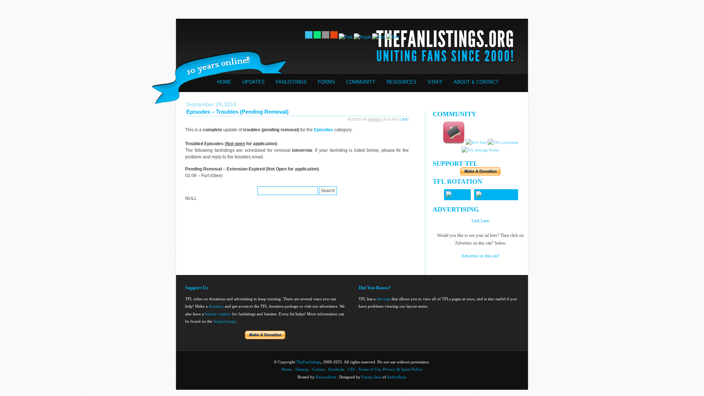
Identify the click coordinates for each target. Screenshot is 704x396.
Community (360, 82)
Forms (326, 82)
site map (383, 299)
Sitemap (302, 369)
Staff (435, 82)
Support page (224, 321)
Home (224, 82)
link (404, 119)
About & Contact (476, 82)
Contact (318, 369)
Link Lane (480, 220)
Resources (401, 82)
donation (216, 306)
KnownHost (326, 377)
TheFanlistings (308, 362)
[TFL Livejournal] (503, 142)
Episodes (323, 129)
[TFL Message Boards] (454, 142)
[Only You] (457, 194)
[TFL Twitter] (480, 150)
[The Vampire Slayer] (496, 194)
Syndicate (336, 369)
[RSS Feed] (476, 142)
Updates (253, 82)
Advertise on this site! (480, 255)
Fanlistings (291, 82)
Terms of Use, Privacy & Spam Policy (390, 369)
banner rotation (218, 314)
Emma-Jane (371, 377)
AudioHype (397, 377)
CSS (351, 369)
